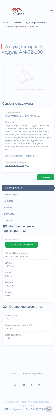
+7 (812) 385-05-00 (39, 409)
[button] (49, 409)
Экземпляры (11, 194)
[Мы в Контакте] (26, 384)
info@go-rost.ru (16, 409)
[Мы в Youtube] (18, 384)
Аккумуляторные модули (17, 165)
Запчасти (9, 214)
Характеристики (13, 187)
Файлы (8, 207)
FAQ (12, 373)
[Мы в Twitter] (39, 384)
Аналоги (8, 201)
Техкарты (9, 220)
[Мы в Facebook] (34, 384)
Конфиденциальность (34, 373)
